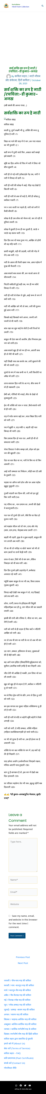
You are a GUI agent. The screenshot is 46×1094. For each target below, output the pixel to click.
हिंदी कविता (24, 80)
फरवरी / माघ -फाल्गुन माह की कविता (19, 985)
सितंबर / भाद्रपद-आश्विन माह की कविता (20, 1019)
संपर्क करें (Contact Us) (14, 1063)
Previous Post (23, 957)
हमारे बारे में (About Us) (14, 1043)
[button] (43, 5)
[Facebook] (21, 1085)
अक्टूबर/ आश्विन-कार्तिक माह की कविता (20, 1024)
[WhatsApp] (16, 1085)
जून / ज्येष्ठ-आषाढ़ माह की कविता (17, 1004)
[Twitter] (25, 1085)
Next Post (23, 963)
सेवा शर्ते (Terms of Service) (17, 1048)
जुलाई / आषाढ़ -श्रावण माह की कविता (19, 1009)
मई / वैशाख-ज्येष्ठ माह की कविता (17, 999)
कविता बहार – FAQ (12, 1053)
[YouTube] (30, 1085)
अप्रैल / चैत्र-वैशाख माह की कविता (17, 995)
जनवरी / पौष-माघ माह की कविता (17, 980)
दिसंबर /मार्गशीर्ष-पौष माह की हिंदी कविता (21, 1033)
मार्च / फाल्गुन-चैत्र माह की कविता (17, 990)
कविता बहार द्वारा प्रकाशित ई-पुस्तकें (18, 1038)
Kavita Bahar (16, 4)
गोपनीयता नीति (10, 1067)
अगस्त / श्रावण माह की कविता (16, 1014)
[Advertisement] (23, 36)
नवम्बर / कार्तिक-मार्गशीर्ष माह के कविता (20, 1029)
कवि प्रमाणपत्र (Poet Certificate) (18, 1058)
